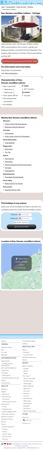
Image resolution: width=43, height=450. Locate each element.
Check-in (14, 215)
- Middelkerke (27, 398)
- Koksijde (26, 406)
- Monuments (6, 397)
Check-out (14, 218)
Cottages (4, 373)
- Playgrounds (6, 409)
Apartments (5, 361)
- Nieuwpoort (6, 375)
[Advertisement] (21, 111)
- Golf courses (6, 437)
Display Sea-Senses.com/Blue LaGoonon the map (21, 263)
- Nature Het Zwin (28, 378)
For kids (4, 352)
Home (3, 341)
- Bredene (26, 393)
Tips (2, 350)
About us (25, 417)
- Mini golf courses (8, 414)
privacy (14, 447)
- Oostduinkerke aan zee (10, 378)
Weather (4, 355)
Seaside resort (6, 347)
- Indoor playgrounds (8, 412)
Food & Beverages (28, 341)
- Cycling (4, 429)
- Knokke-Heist (27, 381)
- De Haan (26, 391)
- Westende (26, 401)
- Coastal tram (27, 355)
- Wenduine (26, 388)
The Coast (26, 376)
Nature (3, 422)
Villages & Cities (7, 419)
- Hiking (4, 432)
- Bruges (25, 368)
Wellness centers (7, 417)
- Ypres (25, 373)
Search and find (22, 227)
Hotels (3, 380)
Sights (3, 392)
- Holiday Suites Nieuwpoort (7, 364)
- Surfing (4, 439)
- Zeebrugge (26, 383)
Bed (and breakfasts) (8, 368)
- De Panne (26, 408)
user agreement (7, 447)
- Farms (4, 407)
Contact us (26, 423)
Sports (3, 424)
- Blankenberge (28, 386)
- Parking (25, 352)
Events (24, 343)
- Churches (5, 399)
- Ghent (25, 371)
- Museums (5, 394)
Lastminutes (5, 383)
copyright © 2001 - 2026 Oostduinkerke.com (28, 447)
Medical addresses (29, 357)
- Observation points (8, 402)
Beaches (4, 389)
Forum (24, 360)
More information (11, 73)
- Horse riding (6, 434)
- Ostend (25, 396)
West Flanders (27, 366)
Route (24, 350)
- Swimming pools (7, 427)
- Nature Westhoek (29, 411)
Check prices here (21, 61)
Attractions (5, 404)
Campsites (5, 370)
